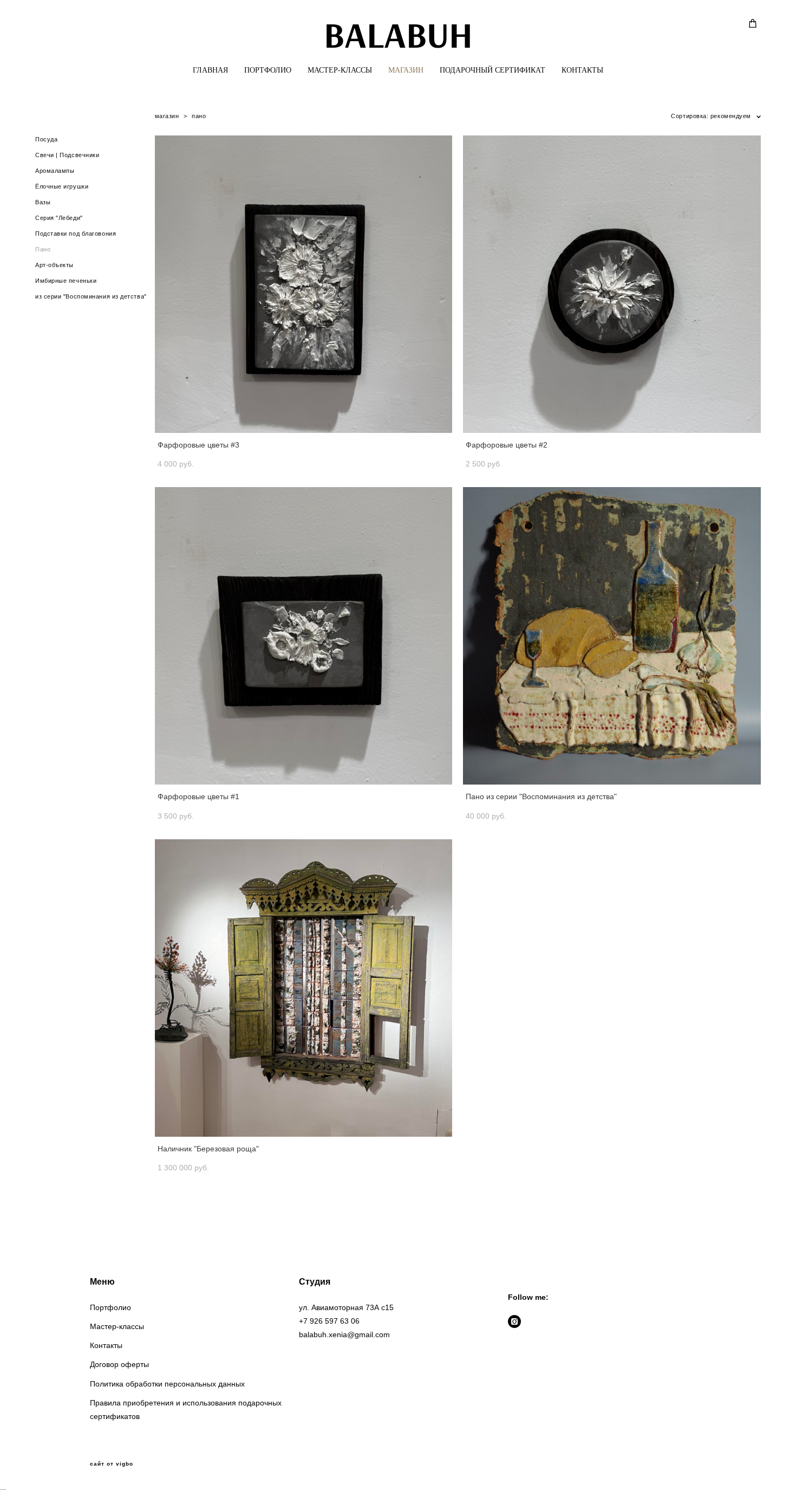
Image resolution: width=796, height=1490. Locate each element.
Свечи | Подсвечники (67, 155)
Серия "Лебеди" (59, 218)
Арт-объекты (54, 265)
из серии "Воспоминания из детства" (91, 296)
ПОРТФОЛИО (267, 70)
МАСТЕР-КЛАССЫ (340, 70)
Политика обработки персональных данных (167, 1383)
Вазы (42, 202)
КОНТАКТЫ (582, 70)
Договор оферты (119, 1364)
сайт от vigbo (111, 1464)
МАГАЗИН (405, 70)
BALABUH (398, 34)
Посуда (46, 139)
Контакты (106, 1345)
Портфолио (110, 1307)
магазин (167, 116)
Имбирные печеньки (65, 280)
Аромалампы (55, 170)
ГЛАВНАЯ (210, 70)
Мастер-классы (117, 1326)
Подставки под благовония (75, 233)
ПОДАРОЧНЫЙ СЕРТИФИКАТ (492, 70)
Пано (42, 249)
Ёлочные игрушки (61, 186)
